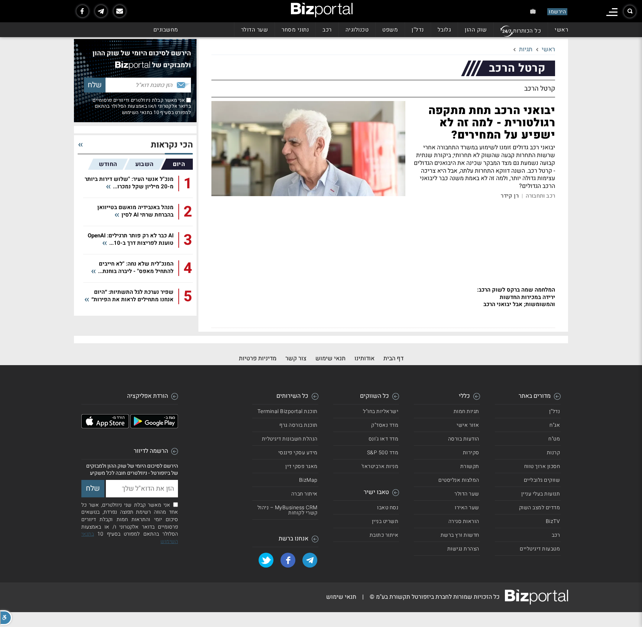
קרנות (553, 453)
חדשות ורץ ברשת (460, 535)
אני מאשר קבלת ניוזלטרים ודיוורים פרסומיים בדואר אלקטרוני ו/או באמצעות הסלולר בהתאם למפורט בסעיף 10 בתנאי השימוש (142, 106)
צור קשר (296, 358)
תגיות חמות (466, 411)
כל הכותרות (527, 31)
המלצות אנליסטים (458, 480)
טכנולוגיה (357, 30)
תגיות (525, 49)
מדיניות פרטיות (257, 358)
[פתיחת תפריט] (612, 12)
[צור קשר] (119, 11)
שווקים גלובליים (542, 480)
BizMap (308, 480)
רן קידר (509, 196)
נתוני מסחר (295, 30)
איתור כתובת (384, 535)
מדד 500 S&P (383, 453)
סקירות (471, 453)
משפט (390, 30)
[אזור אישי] (533, 11)
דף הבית (393, 358)
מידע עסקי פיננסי (298, 453)
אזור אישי (468, 425)
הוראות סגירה (463, 521)
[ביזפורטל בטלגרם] (101, 11)
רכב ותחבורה (540, 196)
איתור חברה (304, 494)
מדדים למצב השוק (539, 507)
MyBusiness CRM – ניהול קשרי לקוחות (287, 510)
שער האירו (467, 507)
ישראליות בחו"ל (380, 411)
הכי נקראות (172, 145)
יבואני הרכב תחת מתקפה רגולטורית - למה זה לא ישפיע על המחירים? (491, 123)
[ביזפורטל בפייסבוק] (82, 11)
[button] (6, 617)
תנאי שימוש (330, 358)
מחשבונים (165, 30)
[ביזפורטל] (321, 10)
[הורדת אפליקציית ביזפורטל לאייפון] (105, 426)
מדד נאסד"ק (384, 425)
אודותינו (364, 358)
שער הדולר (254, 30)
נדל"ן (418, 30)
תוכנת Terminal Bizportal (287, 411)
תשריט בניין (385, 521)
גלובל (444, 30)
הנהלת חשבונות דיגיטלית (290, 439)
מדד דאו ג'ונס (384, 439)
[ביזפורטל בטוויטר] (266, 560)
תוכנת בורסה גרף (298, 425)
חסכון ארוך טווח (542, 466)
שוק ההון (476, 30)
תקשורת (469, 466)
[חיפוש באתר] (629, 11)
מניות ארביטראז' (380, 466)
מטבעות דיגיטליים (540, 549)
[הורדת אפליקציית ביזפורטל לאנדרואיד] (154, 426)
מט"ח (554, 439)
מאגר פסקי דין (301, 466)
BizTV (553, 521)
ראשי (561, 30)
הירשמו (557, 11)
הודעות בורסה (463, 439)
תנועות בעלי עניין (540, 494)
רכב (327, 30)
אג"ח (554, 425)
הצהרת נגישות (463, 549)
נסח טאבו (387, 507)
